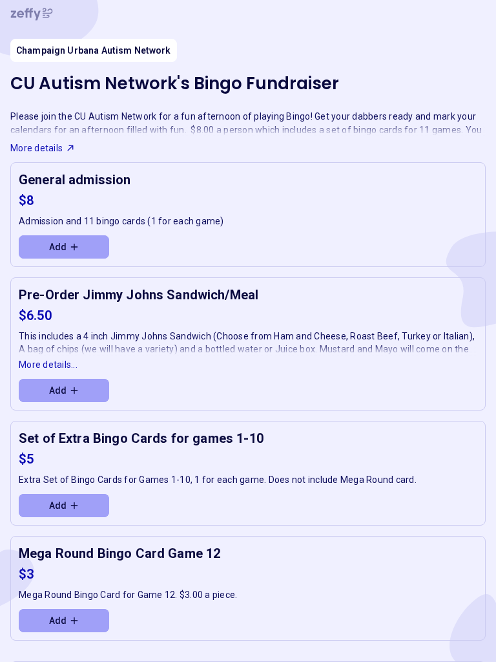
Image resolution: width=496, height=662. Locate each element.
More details (36, 148)
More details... (48, 364)
